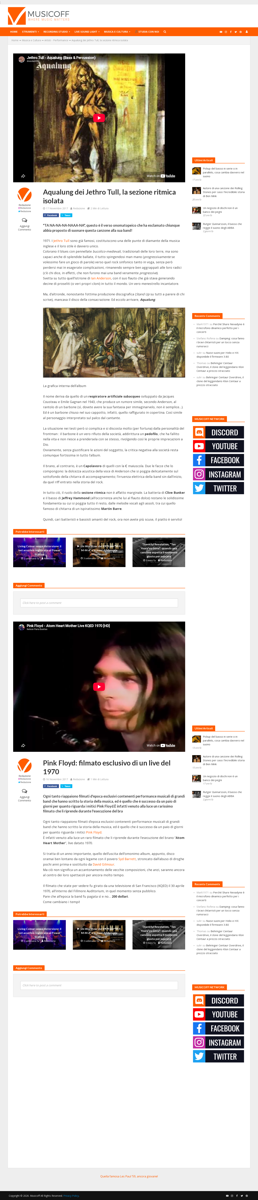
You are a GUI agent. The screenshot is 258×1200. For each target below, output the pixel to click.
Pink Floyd (93, 832)
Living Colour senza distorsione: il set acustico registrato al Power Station (39, 550)
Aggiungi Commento (24, 227)
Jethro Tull (61, 241)
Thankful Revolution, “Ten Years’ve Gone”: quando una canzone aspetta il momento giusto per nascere (158, 550)
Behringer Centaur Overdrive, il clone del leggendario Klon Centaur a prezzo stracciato (220, 366)
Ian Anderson (101, 278)
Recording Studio (56, 31)
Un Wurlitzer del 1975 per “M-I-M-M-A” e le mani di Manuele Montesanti (101, 550)
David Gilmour (103, 864)
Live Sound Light (86, 31)
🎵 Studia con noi (147, 31)
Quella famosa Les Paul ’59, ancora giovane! (129, 1176)
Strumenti (29, 31)
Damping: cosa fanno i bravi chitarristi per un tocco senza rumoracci (220, 342)
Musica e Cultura (116, 31)
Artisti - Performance (56, 40)
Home (14, 31)
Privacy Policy (71, 1195)
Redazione (25, 205)
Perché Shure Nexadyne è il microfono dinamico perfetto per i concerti (220, 328)
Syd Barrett (127, 859)
